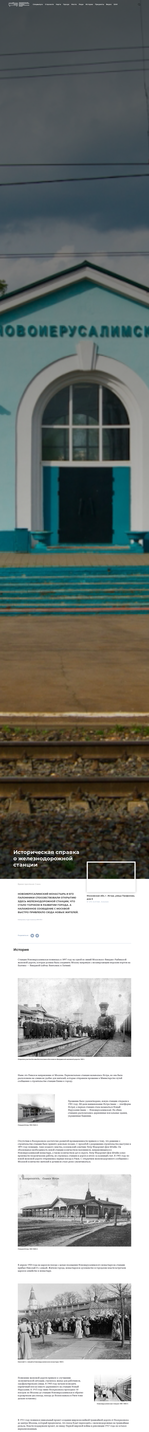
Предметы (99, 4)
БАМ (115, 4)
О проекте (49, 4)
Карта (58, 4)
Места (74, 4)
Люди (81, 4)
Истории (89, 4)
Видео (109, 4)
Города (66, 4)
